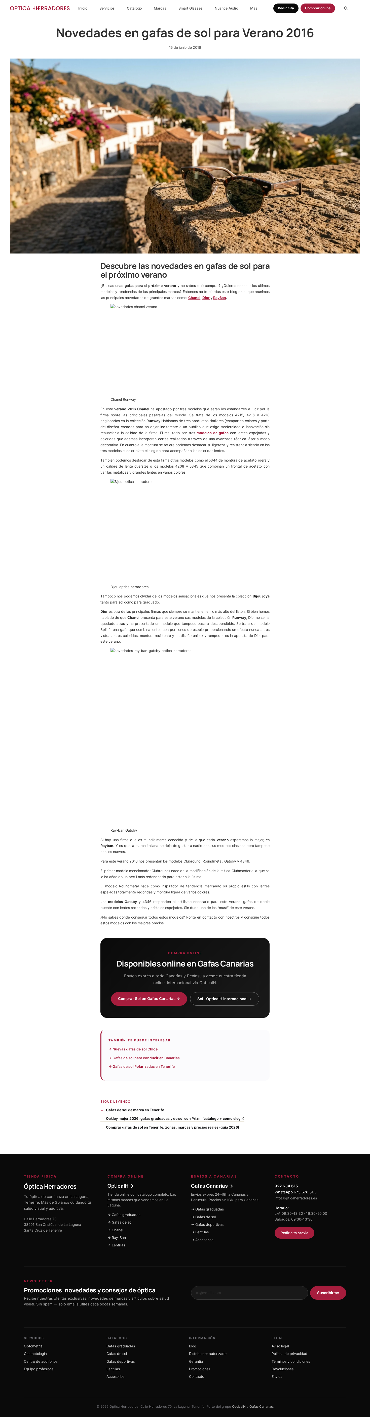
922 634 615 (286, 1186)
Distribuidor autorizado (208, 1353)
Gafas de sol (116, 1353)
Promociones (199, 1369)
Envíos (277, 1376)
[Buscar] (345, 8)
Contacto (196, 1376)
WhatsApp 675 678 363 (296, 1192)
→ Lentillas (116, 1245)
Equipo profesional (39, 1369)
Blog (192, 1346)
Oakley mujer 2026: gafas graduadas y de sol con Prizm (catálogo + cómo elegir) (175, 1118)
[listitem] (254, 8)
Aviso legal (280, 1346)
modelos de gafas (213, 433)
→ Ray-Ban (116, 1237)
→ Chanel (115, 1230)
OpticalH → (120, 1185)
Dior (206, 297)
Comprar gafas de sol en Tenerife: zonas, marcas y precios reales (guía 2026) (172, 1127)
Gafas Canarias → (212, 1185)
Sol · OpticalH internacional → (224, 998)
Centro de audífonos (40, 1361)
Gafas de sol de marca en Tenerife (135, 1110)
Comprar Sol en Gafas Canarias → (149, 998)
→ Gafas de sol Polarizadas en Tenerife (141, 1066)
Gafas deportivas (120, 1361)
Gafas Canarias (261, 1406)
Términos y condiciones (291, 1361)
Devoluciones (282, 1369)
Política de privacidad (289, 1353)
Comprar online (317, 8)
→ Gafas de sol (119, 1222)
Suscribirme (328, 1292)
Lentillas (113, 1369)
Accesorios (115, 1376)
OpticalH (239, 1406)
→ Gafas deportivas (207, 1224)
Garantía (196, 1361)
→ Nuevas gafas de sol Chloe (133, 1049)
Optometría (33, 1346)
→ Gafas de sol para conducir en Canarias (144, 1058)
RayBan (219, 297)
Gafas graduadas (120, 1346)
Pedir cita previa (294, 1233)
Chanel (194, 297)
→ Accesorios (202, 1240)
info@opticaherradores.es (296, 1198)
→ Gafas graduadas (123, 1214)
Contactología (35, 1353)
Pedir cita (286, 8)
